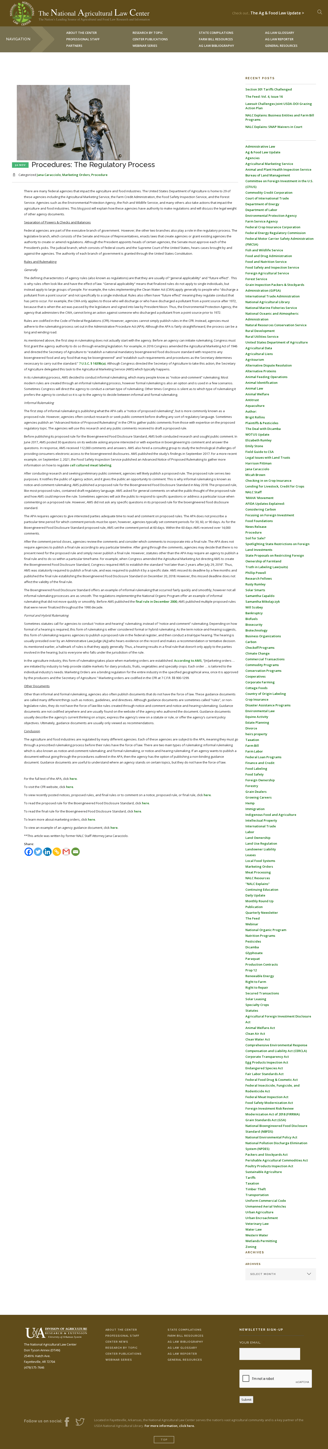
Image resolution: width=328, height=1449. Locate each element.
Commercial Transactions (265, 659)
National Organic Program (265, 930)
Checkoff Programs (259, 647)
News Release (256, 526)
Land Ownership (257, 838)
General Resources (281, 45)
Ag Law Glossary (182, 1347)
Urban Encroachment (261, 1218)
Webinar (251, 924)
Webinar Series (145, 45)
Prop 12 (251, 970)
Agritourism (254, 359)
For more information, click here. (170, 1426)
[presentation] (275, 1379)
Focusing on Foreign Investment (269, 515)
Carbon (250, 642)
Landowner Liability (260, 849)
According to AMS (188, 660)
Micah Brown (255, 475)
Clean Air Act (255, 1033)
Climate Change (257, 653)
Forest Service (256, 279)
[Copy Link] (57, 852)
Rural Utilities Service (262, 336)
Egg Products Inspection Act (266, 1062)
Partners (74, 45)
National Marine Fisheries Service (271, 308)
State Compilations (185, 1329)
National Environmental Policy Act (271, 1137)
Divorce (251, 728)
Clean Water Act (257, 1039)
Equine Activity (256, 717)
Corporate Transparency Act (267, 1056)
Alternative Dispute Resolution (268, 365)
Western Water (256, 1235)
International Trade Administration (272, 296)
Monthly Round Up (259, 901)
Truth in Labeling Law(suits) (266, 567)
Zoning (250, 1247)
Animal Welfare (257, 394)
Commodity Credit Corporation (268, 192)
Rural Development (260, 331)
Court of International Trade (267, 198)
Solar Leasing (255, 999)
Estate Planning (257, 722)
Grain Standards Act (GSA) (265, 1120)
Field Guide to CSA (259, 452)
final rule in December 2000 (156, 601)
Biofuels (251, 619)
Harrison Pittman (258, 463)
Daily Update (255, 895)
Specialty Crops (257, 1005)
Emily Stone (254, 446)
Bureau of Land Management (267, 175)
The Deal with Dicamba (263, 429)
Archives (253, 1264)
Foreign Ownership (260, 780)
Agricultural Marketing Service (269, 164)
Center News (116, 1341)
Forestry (251, 786)
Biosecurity (253, 624)
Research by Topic (121, 1347)
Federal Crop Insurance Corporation (272, 227)
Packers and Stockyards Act (266, 1154)
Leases (250, 855)
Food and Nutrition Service (266, 261)
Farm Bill (252, 745)
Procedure (99, 175)
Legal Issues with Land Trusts (267, 457)
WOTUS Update (257, 434)
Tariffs (250, 1177)
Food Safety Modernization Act (269, 1102)
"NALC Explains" (257, 884)
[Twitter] (38, 852)
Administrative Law (260, 146)
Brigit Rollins (255, 417)
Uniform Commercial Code (265, 1200)
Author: (251, 411)
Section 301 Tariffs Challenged (268, 89)
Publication (254, 907)
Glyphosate (254, 953)
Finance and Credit (259, 763)
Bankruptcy (254, 613)
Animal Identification (261, 382)
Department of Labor (261, 210)
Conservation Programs (263, 670)
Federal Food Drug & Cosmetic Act (271, 1079)
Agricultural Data (258, 348)
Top (164, 1439)
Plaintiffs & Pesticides (261, 423)
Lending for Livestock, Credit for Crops (274, 486)
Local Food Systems (260, 861)
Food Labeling (256, 768)
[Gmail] (66, 852)
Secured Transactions (262, 993)
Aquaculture (255, 405)
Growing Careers (258, 797)
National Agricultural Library (267, 302)
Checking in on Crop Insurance (268, 480)
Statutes (251, 1010)
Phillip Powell (255, 573)
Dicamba (252, 947)
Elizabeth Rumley (258, 440)
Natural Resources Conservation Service (276, 325)
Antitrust (252, 400)
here (73, 778)
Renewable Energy (259, 976)
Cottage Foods (256, 688)
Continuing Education (261, 889)
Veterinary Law (257, 1223)
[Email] (75, 852)
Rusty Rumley (255, 584)
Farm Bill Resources (186, 1335)
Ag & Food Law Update (262, 152)
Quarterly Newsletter (261, 912)
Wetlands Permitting (261, 1241)
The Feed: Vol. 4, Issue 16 (264, 96)
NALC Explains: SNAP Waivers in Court (273, 127)
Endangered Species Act (264, 1068)
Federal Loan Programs (263, 757)
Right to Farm (255, 982)
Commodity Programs (262, 665)
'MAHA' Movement (259, 498)
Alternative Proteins (260, 371)
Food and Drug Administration (268, 256)
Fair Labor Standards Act (264, 1074)
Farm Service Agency (261, 221)
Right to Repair (256, 987)
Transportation (257, 1195)
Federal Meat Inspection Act (266, 1097)
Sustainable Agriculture (263, 1172)
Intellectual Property (261, 820)
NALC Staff (253, 492)
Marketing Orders (76, 175)
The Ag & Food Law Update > (277, 11)
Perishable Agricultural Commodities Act (276, 1160)
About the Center (121, 1329)
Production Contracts (261, 964)
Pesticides (253, 941)
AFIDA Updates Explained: (265, 503)
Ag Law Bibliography (216, 45)
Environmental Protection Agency (271, 215)
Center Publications (123, 1353)
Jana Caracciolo (49, 175)
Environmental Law (260, 711)
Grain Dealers (256, 791)
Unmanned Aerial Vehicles (265, 1206)
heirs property (256, 734)
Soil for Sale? (255, 538)
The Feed (252, 918)
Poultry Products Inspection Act (269, 1166)
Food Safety (254, 774)
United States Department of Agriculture (276, 342)
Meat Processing (258, 872)
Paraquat (252, 958)
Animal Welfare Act (260, 1028)
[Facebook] (28, 852)
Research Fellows (258, 578)
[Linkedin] (47, 852)
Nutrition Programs (260, 935)
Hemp (250, 803)
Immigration (255, 809)
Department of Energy (262, 204)
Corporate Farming (260, 682)
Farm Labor (254, 751)
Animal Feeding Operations (266, 377)
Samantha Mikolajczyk (262, 601)
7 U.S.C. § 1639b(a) (92, 363)
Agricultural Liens (259, 354)
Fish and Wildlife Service (264, 250)
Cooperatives (255, 676)
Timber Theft (255, 1189)
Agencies (252, 158)
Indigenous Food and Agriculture (270, 814)
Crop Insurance (256, 699)
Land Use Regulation (261, 843)
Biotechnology (256, 630)
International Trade (260, 826)
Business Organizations (263, 636)
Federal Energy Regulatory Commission (275, 233)
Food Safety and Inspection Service (272, 267)
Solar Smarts (255, 590)
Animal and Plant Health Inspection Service (278, 169)
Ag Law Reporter (182, 1353)
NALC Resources (257, 878)
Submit (246, 1399)
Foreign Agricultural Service (267, 273)
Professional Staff (83, 39)
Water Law (253, 1229)
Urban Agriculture (259, 1212)
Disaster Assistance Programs (268, 705)
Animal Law (254, 388)
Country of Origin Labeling (265, 693)
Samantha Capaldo (259, 596)
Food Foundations (259, 521)
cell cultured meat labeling (90, 465)
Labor (249, 832)
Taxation (252, 740)
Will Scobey (254, 607)
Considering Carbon (260, 509)
